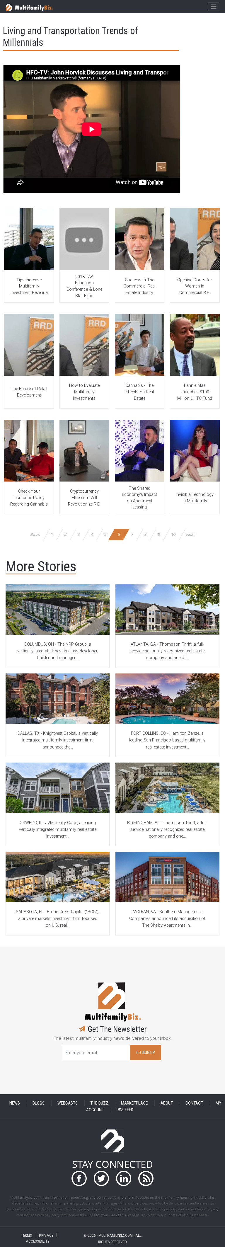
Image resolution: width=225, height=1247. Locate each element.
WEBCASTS (67, 1103)
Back (35, 534)
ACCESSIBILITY (38, 1241)
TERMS (26, 1235)
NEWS (14, 1103)
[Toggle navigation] (213, 6)
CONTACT (194, 1103)
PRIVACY (46, 1235)
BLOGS (39, 1103)
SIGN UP (148, 1052)
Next (190, 534)
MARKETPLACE (134, 1103)
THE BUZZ (99, 1103)
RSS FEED (125, 1109)
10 (173, 534)
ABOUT (167, 1103)
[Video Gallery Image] (29, 239)
